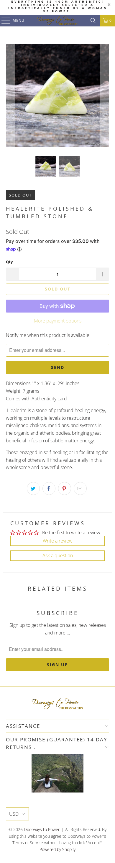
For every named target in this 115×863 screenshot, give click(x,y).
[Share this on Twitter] (33, 488)
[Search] (93, 20)
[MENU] (3, 20)
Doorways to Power (42, 829)
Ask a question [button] (57, 555)
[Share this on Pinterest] (64, 488)
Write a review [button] (58, 541)
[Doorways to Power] (57, 20)
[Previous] (10, 95)
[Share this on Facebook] (48, 488)
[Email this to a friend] (80, 488)
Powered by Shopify (57, 849)
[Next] (104, 95)
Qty (9, 261)
